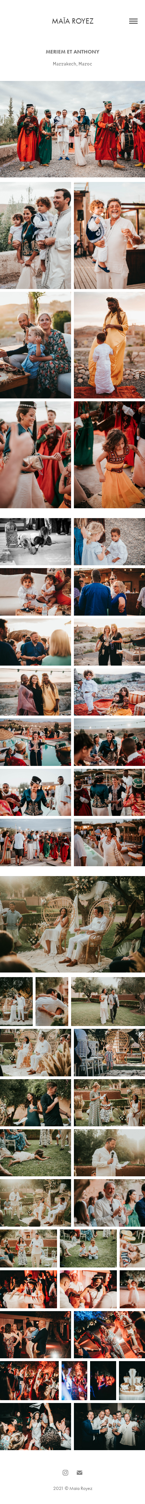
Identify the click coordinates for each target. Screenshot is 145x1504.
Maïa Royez (73, 21)
